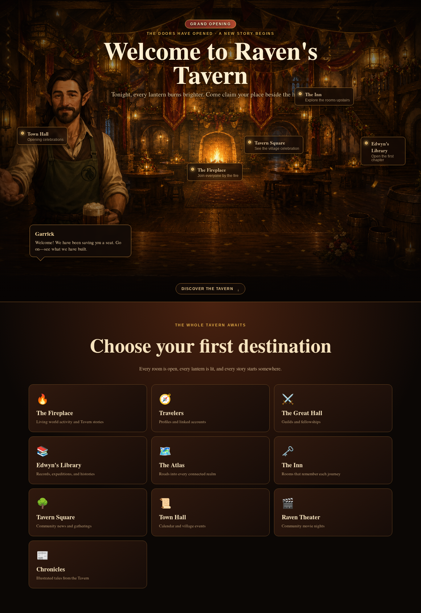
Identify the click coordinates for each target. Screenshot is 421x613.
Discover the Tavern (210, 289)
